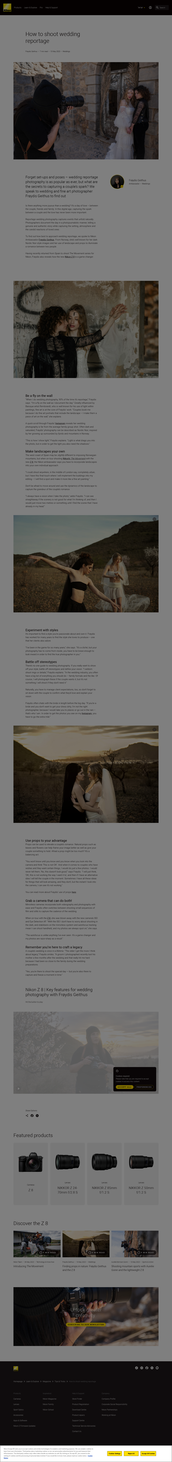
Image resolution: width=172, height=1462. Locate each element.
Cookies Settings (114, 1453)
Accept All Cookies (148, 1453)
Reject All (131, 1453)
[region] (86, 1453)
